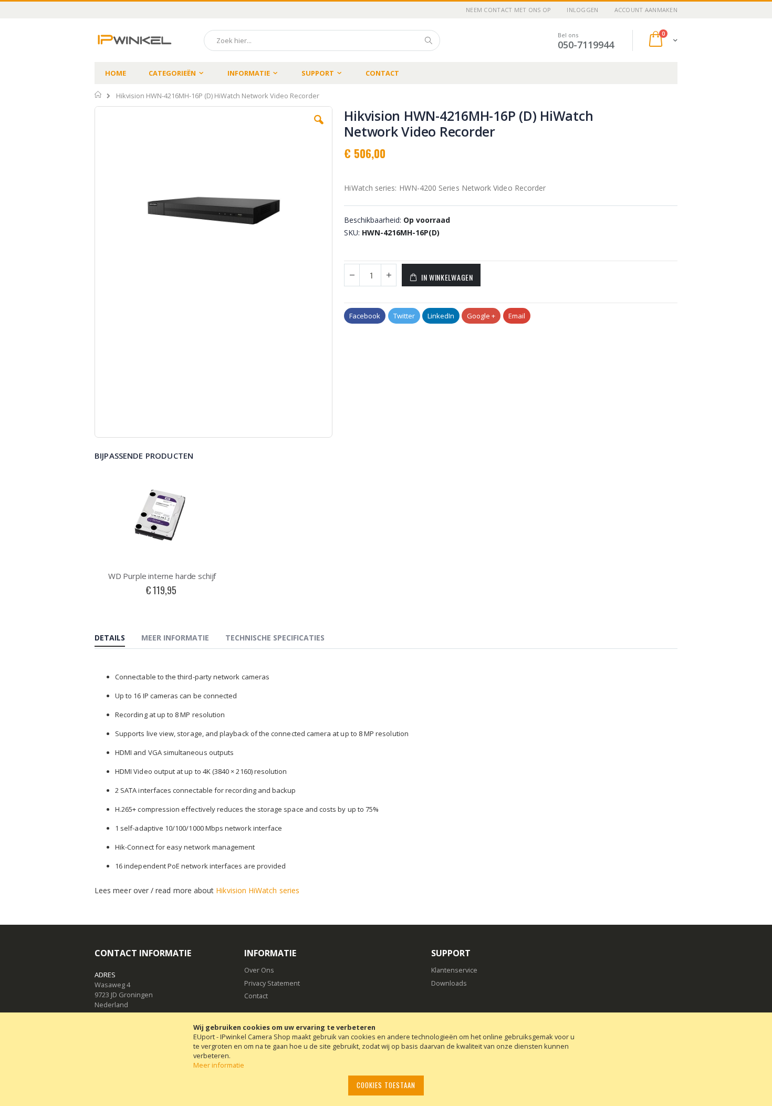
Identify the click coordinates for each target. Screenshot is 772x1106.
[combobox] (322, 40)
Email (516, 316)
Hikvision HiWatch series (257, 890)
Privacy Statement (272, 983)
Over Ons (259, 970)
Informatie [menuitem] (248, 73)
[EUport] (134, 40)
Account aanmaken (645, 10)
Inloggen (582, 10)
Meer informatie (218, 1065)
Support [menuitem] (317, 73)
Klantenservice (454, 970)
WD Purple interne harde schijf (162, 576)
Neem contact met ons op (508, 10)
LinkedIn (440, 316)
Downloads (449, 983)
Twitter (404, 316)
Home (115, 73)
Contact (382, 73)
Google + (481, 316)
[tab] (118, 638)
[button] (319, 128)
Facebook (364, 316)
